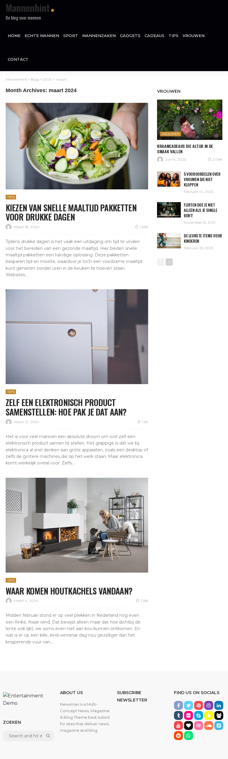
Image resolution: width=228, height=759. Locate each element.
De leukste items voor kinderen (203, 238)
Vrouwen (194, 35)
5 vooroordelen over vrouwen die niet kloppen (202, 179)
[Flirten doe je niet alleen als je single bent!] (169, 210)
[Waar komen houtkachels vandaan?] (77, 525)
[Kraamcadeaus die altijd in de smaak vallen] (189, 120)
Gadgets (130, 35)
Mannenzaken (99, 35)
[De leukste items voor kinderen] (169, 240)
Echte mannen (42, 35)
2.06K (217, 159)
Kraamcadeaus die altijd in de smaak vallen (185, 148)
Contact (18, 59)
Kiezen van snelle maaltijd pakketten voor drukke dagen (71, 212)
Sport (70, 35)
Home (14, 35)
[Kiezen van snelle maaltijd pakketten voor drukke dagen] (77, 146)
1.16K (144, 600)
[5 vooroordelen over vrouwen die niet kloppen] (169, 179)
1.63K (144, 227)
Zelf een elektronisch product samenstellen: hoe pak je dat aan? (67, 407)
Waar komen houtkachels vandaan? (69, 591)
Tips (173, 35)
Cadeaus (154, 35)
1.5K (145, 422)
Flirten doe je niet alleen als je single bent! (200, 210)
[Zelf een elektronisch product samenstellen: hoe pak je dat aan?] (77, 336)
